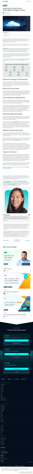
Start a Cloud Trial (16, 356)
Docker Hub (2, 421)
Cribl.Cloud (2, 391)
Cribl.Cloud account (16, 368)
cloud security (21, 59)
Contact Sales (2, 444)
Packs (1, 418)
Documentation (2, 409)
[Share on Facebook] (6, 32)
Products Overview (3, 384)
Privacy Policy (16, 470)
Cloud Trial (2, 441)
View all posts (5, 220)
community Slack (7, 182)
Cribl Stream (2, 385)
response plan (17, 140)
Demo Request (2, 442)
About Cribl (2, 426)
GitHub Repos (2, 419)
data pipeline (16, 121)
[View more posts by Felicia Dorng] (16, 200)
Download (16, 371)
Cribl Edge (2, 387)
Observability (5, 48)
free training (8, 181)
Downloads (2, 411)
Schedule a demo (16, 340)
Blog (1, 412)
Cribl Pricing (2, 397)
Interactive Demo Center (16, 343)
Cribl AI (1, 394)
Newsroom (2, 429)
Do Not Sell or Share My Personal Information (25, 472)
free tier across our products (22, 181)
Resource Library (3, 408)
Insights (2, 395)
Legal (1, 435)
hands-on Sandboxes (11, 184)
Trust (1, 433)
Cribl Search (2, 388)
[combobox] (16, 35)
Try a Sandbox (16, 354)
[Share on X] (3, 32)
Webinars (2, 415)
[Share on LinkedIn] (5, 32)
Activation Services (3, 398)
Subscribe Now (4, 452)
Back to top (17, 240)
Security (2, 432)
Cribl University (2, 405)
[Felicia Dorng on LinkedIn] (29, 214)
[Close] (32, 468)
